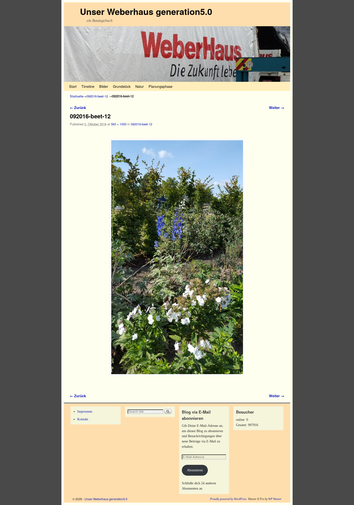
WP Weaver (275, 499)
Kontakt (82, 419)
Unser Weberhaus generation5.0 (146, 11)
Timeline (87, 86)
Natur (139, 86)
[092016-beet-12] (177, 257)
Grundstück (122, 86)
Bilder (103, 86)
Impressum (84, 411)
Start (73, 86)
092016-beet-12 (97, 96)
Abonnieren (195, 470)
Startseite (76, 96)
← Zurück (78, 107)
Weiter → (276, 107)
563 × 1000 (118, 124)
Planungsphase (160, 86)
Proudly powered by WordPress (228, 499)
